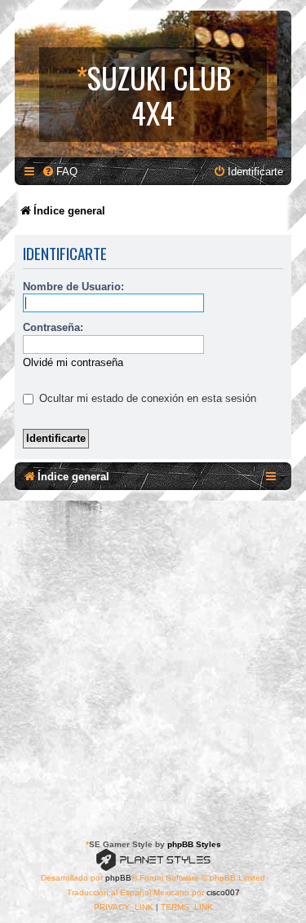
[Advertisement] (153, 662)
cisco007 (223, 892)
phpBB (118, 877)
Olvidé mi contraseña (73, 362)
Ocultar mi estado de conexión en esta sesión (146, 398)
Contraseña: (53, 327)
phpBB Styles (194, 844)
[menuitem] (60, 171)
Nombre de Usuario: (73, 286)
